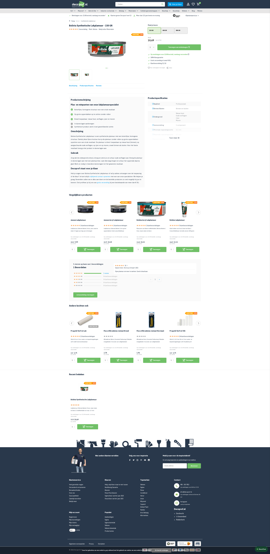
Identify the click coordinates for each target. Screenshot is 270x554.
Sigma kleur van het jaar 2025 (114, 496)
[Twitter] (133, 460)
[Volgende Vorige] (159, 279)
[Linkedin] (149, 460)
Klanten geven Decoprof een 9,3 (121, 15)
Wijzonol (143, 501)
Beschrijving (73, 86)
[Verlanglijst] (193, 4)
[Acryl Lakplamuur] (119, 209)
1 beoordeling (82, 29)
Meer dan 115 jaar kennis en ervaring (148, 15)
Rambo (142, 510)
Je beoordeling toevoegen (85, 295)
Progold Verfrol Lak (78, 331)
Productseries (109, 531)
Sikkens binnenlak (110, 528)
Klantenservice (191, 15)
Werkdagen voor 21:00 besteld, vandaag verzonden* (89, 15)
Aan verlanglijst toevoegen (157, 67)
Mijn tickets (73, 522)
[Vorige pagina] (151, 279)
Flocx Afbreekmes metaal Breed (116, 331)
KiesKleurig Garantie (111, 487)
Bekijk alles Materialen (106, 29)
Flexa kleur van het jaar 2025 (114, 498)
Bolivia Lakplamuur (177, 220)
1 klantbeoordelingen (87, 225)
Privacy (91, 544)
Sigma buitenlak (110, 522)
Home (77, 21)
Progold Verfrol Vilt (177, 331)
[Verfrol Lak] (86, 320)
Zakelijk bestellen (75, 498)
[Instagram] (137, 460)
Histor (142, 496)
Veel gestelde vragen (76, 484)
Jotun (142, 498)
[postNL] (184, 543)
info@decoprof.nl (186, 492)
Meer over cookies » (180, 550)
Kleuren (107, 490)
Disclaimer (101, 544)
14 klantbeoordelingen (186, 336)
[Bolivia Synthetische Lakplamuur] (84, 389)
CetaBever (143, 493)
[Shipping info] (189, 54)
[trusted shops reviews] (176, 15)
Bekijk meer (73, 501)
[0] (198, 4)
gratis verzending (103, 182)
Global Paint (144, 507)
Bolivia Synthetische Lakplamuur (84, 399)
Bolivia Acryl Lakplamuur (146, 220)
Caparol (143, 504)
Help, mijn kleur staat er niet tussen (116, 484)
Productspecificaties (87, 86)
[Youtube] (145, 460)
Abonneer (194, 466)
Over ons (72, 493)
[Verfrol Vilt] (184, 320)
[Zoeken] (162, 4)
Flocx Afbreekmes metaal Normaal (150, 331)
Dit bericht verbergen (161, 550)
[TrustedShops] (170, 543)
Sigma (107, 520)
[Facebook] (130, 460)
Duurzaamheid (73, 496)
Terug (73, 21)
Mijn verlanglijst (74, 525)
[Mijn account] (188, 4)
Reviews (98, 86)
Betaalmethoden (74, 490)
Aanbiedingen (109, 517)
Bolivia (95, 29)
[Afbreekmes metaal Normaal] (151, 320)
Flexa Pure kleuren (111, 493)
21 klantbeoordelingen (87, 336)
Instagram (183, 502)
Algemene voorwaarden (77, 544)
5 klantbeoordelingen (186, 225)
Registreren (73, 517)
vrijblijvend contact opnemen (99, 176)
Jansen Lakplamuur (78, 220)
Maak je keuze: (153, 25)
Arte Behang (144, 513)
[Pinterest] (141, 460)
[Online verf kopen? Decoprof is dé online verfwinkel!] (79, 4)
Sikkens (107, 525)
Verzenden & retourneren (77, 487)
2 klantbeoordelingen (120, 225)
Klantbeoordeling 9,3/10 (158, 63)
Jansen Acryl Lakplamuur (113, 220)
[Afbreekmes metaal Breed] (119, 320)
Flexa (142, 490)
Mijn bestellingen (74, 520)
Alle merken (144, 515)
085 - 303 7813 (184, 484)
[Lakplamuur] (86, 209)
